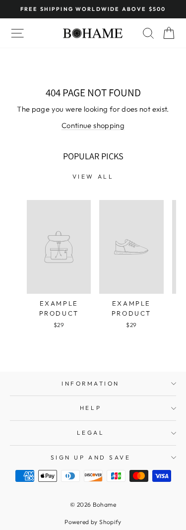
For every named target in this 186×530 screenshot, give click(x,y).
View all (93, 176)
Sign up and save (91, 457)
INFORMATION (91, 383)
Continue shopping (93, 125)
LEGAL (91, 432)
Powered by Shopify (93, 522)
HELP (90, 407)
